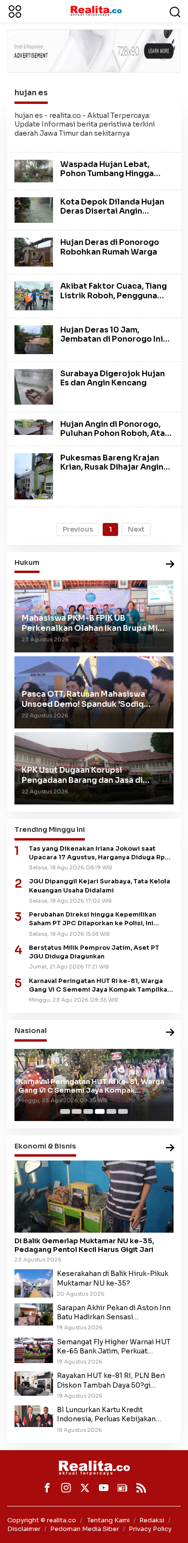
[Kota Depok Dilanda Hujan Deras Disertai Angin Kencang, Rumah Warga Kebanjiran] (33, 209)
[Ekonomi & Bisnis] (170, 1148)
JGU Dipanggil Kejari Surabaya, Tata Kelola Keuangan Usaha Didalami (99, 886)
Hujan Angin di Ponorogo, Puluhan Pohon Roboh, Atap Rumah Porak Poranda (115, 433)
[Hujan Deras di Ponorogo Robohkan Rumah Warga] (33, 251)
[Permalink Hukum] (170, 564)
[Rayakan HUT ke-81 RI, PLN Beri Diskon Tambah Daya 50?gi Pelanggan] (33, 1383)
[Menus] (15, 11)
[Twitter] (85, 1487)
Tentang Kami (108, 1520)
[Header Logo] (96, 10)
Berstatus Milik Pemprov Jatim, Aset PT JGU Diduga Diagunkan (94, 952)
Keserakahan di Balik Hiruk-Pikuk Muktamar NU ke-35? (112, 1278)
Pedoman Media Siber (84, 1529)
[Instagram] (66, 1487)
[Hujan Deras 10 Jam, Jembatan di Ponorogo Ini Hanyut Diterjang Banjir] (33, 338)
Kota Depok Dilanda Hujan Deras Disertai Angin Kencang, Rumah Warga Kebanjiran (112, 216)
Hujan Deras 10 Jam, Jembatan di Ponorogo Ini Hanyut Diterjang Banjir (111, 339)
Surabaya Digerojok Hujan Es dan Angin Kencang (112, 378)
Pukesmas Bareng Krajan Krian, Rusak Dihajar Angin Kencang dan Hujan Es (111, 467)
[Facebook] (47, 1487)
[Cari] (175, 11)
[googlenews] (122, 1487)
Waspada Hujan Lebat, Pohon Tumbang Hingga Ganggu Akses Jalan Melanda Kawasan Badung (112, 178)
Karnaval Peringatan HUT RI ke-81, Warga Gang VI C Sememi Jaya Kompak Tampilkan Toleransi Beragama (100, 985)
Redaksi (151, 1520)
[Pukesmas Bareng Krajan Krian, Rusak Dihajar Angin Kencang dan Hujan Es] (33, 476)
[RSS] (141, 1487)
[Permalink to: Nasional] (170, 1032)
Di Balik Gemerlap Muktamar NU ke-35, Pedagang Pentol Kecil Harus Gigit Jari (84, 1245)
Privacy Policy (150, 1529)
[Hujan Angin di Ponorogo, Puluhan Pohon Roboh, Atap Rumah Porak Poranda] (33, 426)
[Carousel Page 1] (65, 1111)
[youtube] (103, 1487)
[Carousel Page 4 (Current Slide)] (100, 1111)
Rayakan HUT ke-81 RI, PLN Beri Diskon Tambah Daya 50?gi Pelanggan (111, 1380)
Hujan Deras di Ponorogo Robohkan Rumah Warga (109, 246)
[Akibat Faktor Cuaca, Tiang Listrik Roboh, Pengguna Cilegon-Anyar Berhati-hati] (33, 295)
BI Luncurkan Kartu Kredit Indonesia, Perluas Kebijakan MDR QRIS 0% (106, 1414)
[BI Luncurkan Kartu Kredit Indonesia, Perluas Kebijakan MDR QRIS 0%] (33, 1416)
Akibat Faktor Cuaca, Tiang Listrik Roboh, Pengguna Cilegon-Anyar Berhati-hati (115, 295)
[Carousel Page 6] (123, 1111)
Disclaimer (23, 1529)
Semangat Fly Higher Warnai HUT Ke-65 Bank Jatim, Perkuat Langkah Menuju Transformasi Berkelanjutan (114, 1347)
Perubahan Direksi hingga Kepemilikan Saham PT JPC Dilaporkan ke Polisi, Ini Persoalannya (92, 919)
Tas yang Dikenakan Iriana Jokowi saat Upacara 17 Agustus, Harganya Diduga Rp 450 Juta (97, 853)
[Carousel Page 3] (88, 1111)
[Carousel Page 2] (76, 1111)
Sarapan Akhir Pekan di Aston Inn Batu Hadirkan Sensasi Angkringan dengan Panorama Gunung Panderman (114, 1312)
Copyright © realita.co (41, 1520)
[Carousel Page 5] (111, 1111)
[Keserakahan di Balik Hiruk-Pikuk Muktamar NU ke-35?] (33, 1283)
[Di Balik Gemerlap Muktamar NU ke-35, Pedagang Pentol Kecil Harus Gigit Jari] (94, 1196)
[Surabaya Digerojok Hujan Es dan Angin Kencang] (33, 386)
